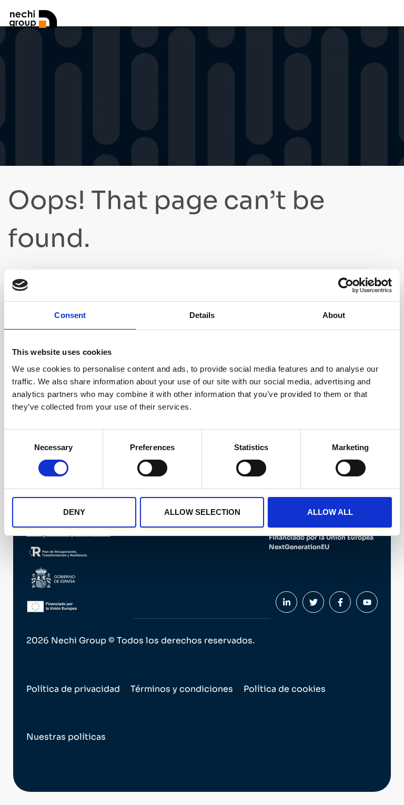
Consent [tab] (70, 314)
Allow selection (202, 512)
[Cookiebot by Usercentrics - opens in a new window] (346, 285)
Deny (74, 512)
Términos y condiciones (181, 688)
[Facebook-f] (340, 602)
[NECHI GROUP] (37, 18)
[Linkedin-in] (286, 602)
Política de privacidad (73, 688)
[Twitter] (313, 602)
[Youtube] (367, 602)
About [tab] (334, 314)
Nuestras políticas (66, 736)
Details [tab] (202, 314)
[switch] (152, 468)
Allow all (330, 512)
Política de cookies (285, 688)
